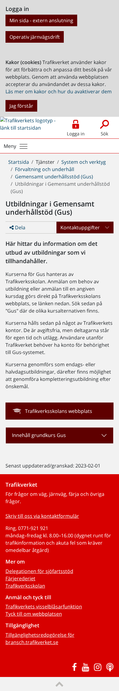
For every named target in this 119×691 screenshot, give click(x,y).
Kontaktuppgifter (80, 227)
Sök (104, 134)
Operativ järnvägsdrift (34, 37)
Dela (19, 227)
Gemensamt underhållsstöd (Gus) (54, 176)
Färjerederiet (20, 578)
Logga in (76, 134)
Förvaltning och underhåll (44, 169)
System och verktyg (83, 162)
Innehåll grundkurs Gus (39, 435)
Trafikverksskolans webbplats (58, 411)
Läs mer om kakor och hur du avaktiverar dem (58, 91)
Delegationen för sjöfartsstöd (39, 571)
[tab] (59, 435)
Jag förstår (21, 105)
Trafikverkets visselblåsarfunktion (43, 606)
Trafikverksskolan (25, 585)
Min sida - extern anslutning (41, 20)
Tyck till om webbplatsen (33, 613)
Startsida (18, 162)
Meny (10, 146)
